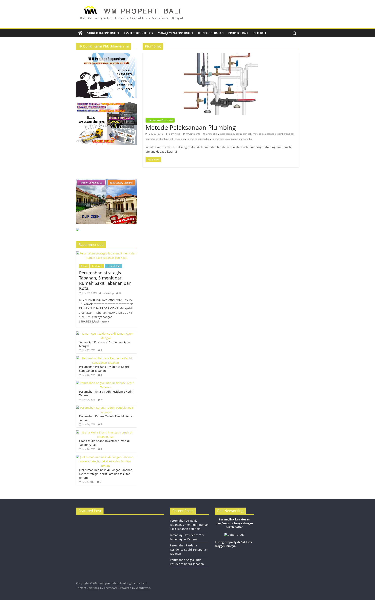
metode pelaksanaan (264, 133)
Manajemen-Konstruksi (175, 33)
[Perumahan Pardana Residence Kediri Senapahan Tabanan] (105, 358)
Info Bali (259, 33)
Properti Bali (238, 33)
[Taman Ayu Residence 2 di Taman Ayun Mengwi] (105, 333)
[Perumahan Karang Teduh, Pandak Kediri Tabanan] (105, 407)
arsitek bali (212, 133)
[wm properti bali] (80, 33)
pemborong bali (286, 133)
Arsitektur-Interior (138, 33)
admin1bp (175, 133)
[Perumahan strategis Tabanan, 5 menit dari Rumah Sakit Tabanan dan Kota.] (106, 253)
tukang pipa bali (220, 139)
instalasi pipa (227, 133)
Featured (97, 266)
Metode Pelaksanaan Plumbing (191, 127)
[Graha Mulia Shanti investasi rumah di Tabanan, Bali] (105, 432)
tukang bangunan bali (198, 139)
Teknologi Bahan (211, 33)
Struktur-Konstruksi (103, 33)
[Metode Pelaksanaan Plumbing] (221, 55)
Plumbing (180, 139)
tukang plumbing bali (241, 139)
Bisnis (84, 266)
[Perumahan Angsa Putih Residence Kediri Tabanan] (105, 383)
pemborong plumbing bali (159, 139)
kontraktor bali (243, 133)
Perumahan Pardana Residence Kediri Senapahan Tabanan (104, 369)
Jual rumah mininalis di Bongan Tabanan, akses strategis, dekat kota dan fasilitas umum (106, 473)
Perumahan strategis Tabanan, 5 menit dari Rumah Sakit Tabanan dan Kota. (105, 280)
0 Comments (193, 133)
